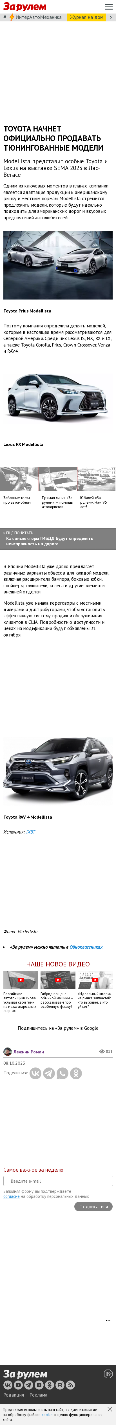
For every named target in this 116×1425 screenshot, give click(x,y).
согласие (11, 1196)
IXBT (30, 832)
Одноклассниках (86, 947)
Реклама (38, 1395)
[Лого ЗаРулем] (24, 7)
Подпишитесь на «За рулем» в (58, 1028)
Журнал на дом (86, 17)
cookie (47, 1414)
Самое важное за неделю (33, 1169)
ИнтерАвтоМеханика (38, 17)
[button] (110, 1410)
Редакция (13, 1395)
